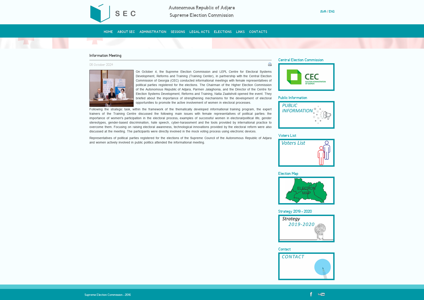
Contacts (258, 33)
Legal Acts (199, 33)
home (108, 33)
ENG (332, 12)
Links (240, 33)
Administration (152, 33)
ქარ (323, 12)
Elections (223, 33)
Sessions (178, 33)
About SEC (126, 33)
